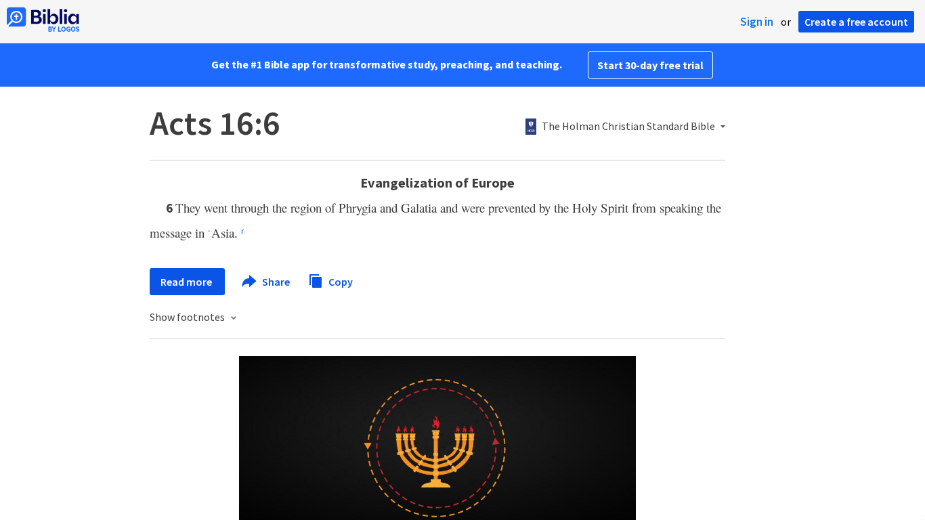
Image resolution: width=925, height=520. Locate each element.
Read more (187, 281)
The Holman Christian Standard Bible (628, 127)
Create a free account (856, 21)
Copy (339, 281)
